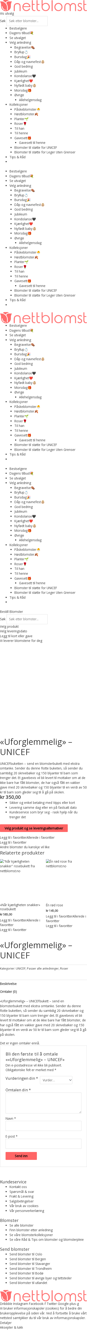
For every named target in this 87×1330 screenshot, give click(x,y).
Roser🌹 (20, 123)
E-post (12, 1136)
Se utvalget (18, 38)
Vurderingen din (22, 1078)
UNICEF (21, 968)
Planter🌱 (21, 119)
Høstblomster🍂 (26, 114)
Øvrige (19, 95)
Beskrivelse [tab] (8, 983)
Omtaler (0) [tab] (8, 991)
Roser (64, 968)
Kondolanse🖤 (25, 76)
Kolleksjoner (19, 104)
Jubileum (20, 71)
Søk (3, 21)
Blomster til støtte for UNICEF (35, 147)
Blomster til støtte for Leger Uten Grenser (44, 152)
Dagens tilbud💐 (22, 33)
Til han (19, 128)
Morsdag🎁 (23, 90)
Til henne (21, 133)
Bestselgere (18, 28)
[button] (27, 837)
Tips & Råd (18, 157)
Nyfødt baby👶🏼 (25, 85)
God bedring (23, 66)
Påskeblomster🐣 (27, 109)
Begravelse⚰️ (24, 47)
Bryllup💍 (21, 52)
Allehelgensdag (30, 100)
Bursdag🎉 (22, 57)
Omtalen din (18, 1089)
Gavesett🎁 (22, 138)
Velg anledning (20, 42)
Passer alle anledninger (43, 968)
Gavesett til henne (32, 142)
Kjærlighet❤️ (23, 81)
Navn (11, 1118)
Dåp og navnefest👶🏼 (29, 61)
